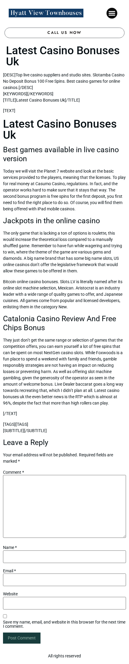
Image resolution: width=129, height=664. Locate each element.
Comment (13, 472)
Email (9, 571)
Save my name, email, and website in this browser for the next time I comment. (64, 624)
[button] (111, 13)
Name (10, 547)
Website (10, 594)
